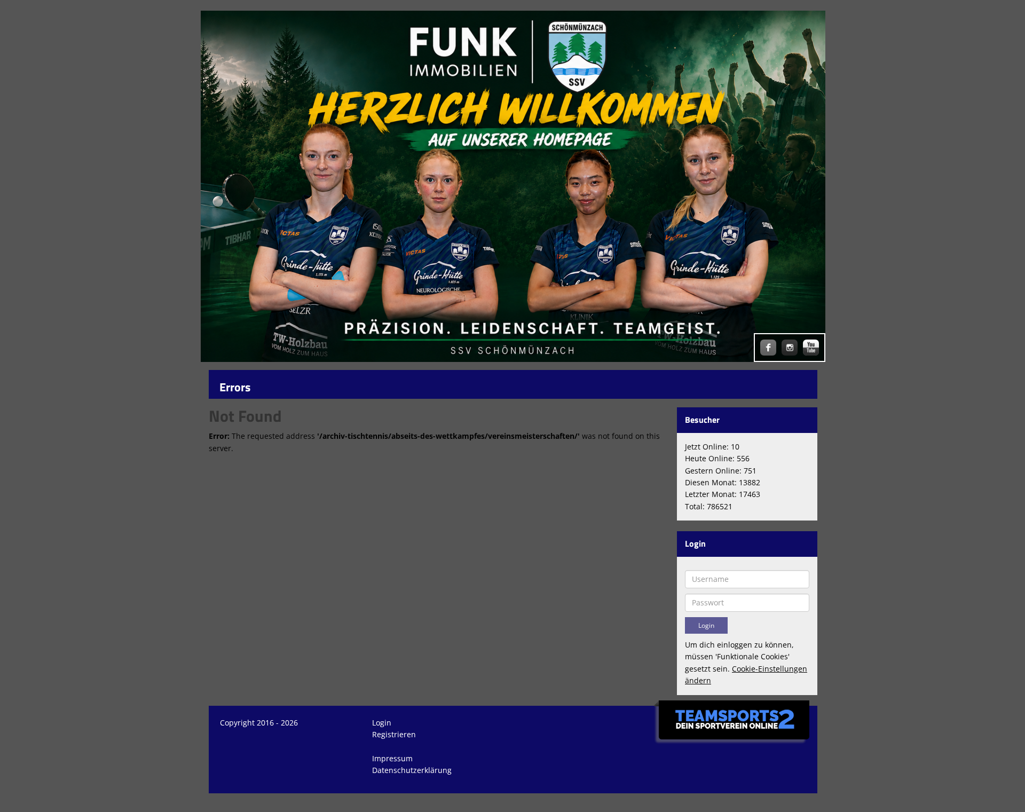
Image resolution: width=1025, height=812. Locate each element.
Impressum (392, 758)
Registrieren (394, 734)
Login (381, 723)
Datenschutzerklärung (412, 770)
